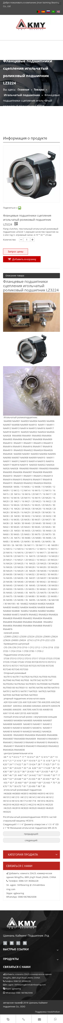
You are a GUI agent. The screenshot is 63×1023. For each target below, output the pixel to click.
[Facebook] (25, 943)
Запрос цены (15, 251)
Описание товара (15, 275)
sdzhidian (55, 1011)
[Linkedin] (12, 943)
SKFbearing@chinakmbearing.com (30, 984)
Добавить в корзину (24, 259)
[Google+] (18, 943)
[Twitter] (5, 943)
